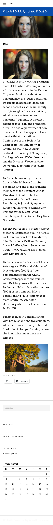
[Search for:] (26, 408)
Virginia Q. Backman (25, 11)
